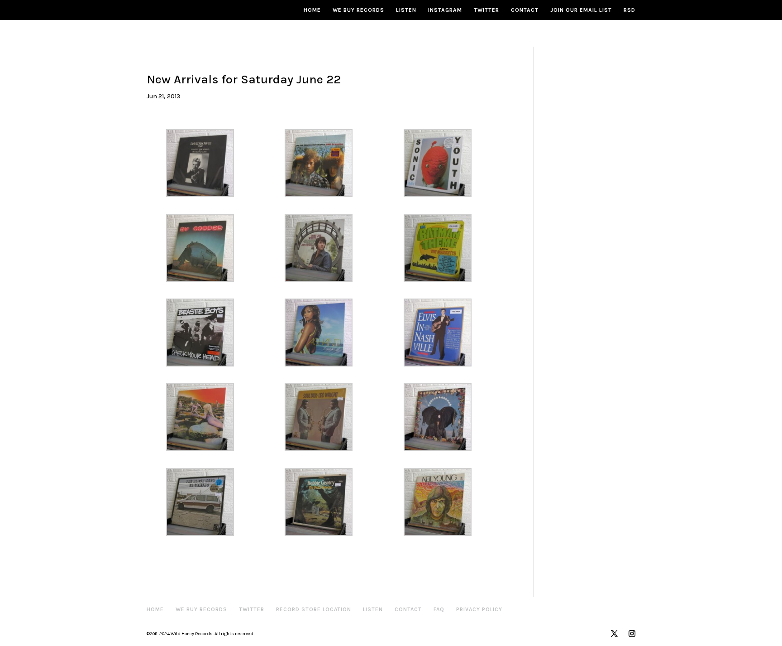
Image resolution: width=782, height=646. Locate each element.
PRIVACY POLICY (479, 609)
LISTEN (406, 10)
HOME (312, 10)
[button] (206, 163)
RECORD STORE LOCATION (313, 609)
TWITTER (486, 10)
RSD (629, 10)
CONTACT (525, 10)
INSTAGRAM (445, 10)
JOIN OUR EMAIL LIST (581, 10)
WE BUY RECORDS (358, 10)
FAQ (439, 609)
